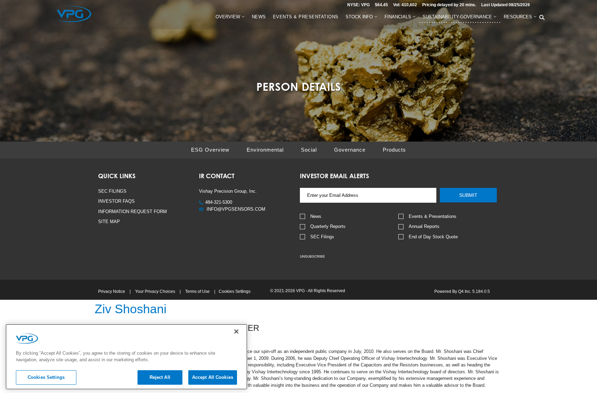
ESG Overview (210, 150)
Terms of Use (197, 291)
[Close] (236, 331)
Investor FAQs (116, 201)
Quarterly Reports (327, 226)
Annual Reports (424, 226)
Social (309, 150)
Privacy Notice (111, 291)
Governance (350, 150)
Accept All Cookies (212, 377)
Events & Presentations (432, 216)
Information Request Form (132, 211)
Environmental (265, 150)
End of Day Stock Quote (433, 236)
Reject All (160, 377)
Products (394, 150)
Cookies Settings (234, 291)
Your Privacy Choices (155, 291)
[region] (126, 357)
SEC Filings (112, 191)
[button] (215, 202)
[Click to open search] (542, 17)
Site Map (109, 221)
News (315, 216)
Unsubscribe (312, 256)
